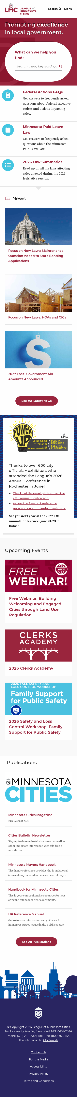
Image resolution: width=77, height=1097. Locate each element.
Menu (68, 8)
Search (53, 8)
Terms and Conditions (38, 1081)
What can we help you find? (35, 55)
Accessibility (38, 1066)
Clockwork (50, 1040)
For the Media (38, 1059)
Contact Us (38, 1052)
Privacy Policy (38, 1074)
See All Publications (36, 942)
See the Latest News (37, 401)
